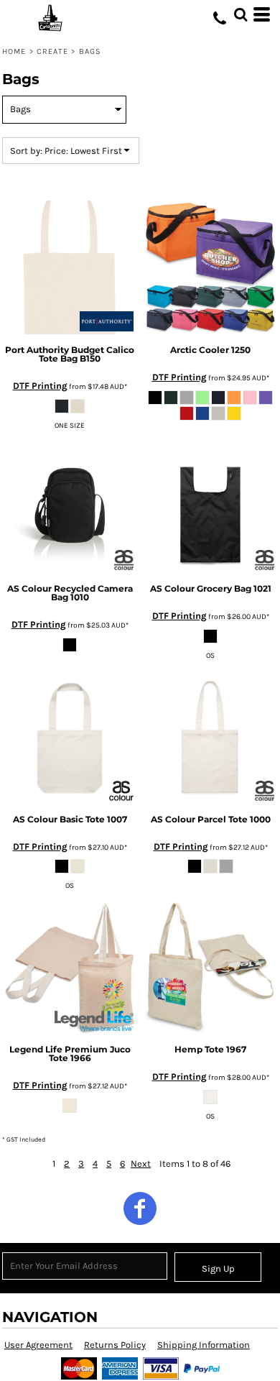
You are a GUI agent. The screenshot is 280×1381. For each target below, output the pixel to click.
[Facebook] (140, 1208)
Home (14, 51)
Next (141, 1163)
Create (53, 51)
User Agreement (38, 1344)
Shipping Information (203, 1344)
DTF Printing (40, 385)
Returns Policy (115, 1344)
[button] (240, 14)
